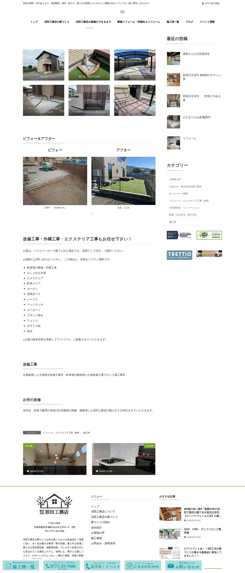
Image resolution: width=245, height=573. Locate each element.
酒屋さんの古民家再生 (196, 54)
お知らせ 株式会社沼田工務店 (185, 186)
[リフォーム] (173, 143)
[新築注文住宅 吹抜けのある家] (173, 101)
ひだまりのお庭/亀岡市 (197, 117)
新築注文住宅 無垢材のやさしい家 (202, 77)
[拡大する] (151, 161)
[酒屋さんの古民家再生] (173, 59)
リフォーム (189, 138)
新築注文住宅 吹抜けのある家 (202, 98)
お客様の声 (175, 179)
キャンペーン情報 (178, 193)
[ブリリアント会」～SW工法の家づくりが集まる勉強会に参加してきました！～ (203, 552)
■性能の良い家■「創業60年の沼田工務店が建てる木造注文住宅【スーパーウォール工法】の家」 (203, 512)
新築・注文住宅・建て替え (183, 214)
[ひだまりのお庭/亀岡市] (173, 122)
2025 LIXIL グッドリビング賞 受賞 (204, 530)
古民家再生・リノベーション (184, 207)
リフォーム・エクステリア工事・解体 (61, 432)
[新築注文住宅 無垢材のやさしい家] (173, 80)
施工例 (86, 432)
